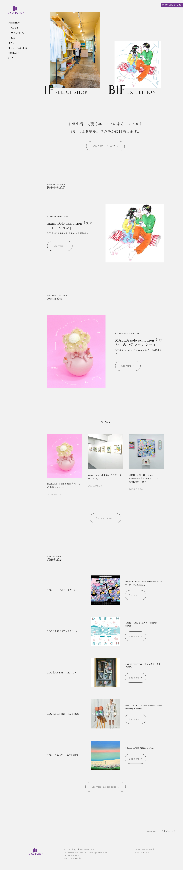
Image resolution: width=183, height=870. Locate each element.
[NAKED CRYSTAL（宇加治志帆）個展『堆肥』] (105, 672)
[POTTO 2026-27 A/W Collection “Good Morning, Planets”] (105, 714)
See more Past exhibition (104, 786)
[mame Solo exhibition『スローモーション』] (105, 233)
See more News (104, 518)
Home (148, 831)
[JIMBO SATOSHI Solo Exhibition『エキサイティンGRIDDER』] (105, 590)
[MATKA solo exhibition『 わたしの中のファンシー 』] (105, 351)
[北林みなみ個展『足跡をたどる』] (105, 755)
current (16, 28)
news (11, 43)
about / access (17, 48)
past (14, 38)
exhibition (14, 22)
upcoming (17, 33)
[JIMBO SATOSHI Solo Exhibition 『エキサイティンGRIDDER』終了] (146, 465)
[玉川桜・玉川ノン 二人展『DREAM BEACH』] (105, 631)
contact (13, 53)
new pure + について (104, 146)
